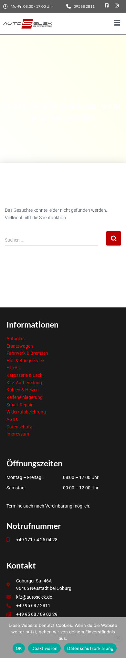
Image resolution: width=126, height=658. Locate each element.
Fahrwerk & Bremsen (27, 353)
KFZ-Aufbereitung (24, 382)
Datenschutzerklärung (90, 648)
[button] (117, 24)
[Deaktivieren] (118, 637)
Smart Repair (19, 404)
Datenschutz (19, 426)
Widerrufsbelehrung (26, 411)
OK (19, 648)
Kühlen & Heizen (22, 389)
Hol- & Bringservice (25, 360)
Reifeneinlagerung (24, 397)
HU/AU (13, 367)
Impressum (17, 434)
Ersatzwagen (19, 346)
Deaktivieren (44, 648)
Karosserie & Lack (24, 375)
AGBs (12, 419)
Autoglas (15, 338)
